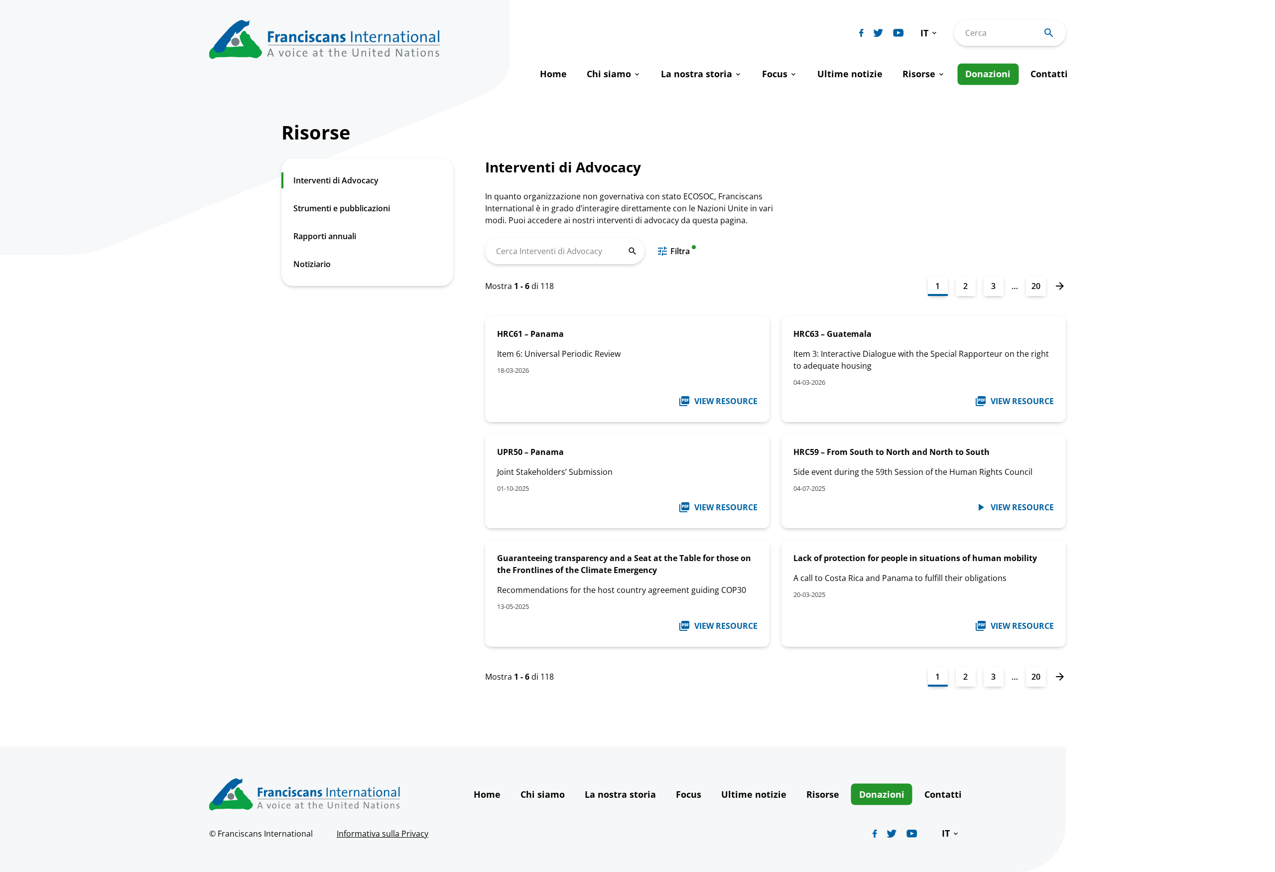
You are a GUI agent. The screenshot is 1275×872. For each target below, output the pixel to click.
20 (1035, 286)
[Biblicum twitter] (878, 33)
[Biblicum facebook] (861, 33)
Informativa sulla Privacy (382, 833)
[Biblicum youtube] (898, 33)
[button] (929, 33)
